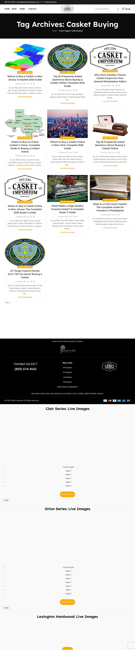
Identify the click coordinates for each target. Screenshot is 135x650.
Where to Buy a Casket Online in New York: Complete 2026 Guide (67, 145)
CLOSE (6, 500)
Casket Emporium (24, 72)
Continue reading (25, 97)
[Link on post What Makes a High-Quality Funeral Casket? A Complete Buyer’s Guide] (67, 188)
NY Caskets (67, 367)
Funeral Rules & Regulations (67, 387)
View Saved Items (37, 394)
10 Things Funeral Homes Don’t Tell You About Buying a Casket (25, 274)
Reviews (58, 394)
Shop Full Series (67, 494)
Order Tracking (90, 394)
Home (54, 31)
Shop (47, 394)
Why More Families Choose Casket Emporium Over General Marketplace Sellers (110, 78)
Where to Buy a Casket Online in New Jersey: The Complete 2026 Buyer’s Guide (25, 209)
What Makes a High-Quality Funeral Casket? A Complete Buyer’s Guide (67, 209)
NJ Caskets (67, 372)
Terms (80, 394)
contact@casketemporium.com (27, 2)
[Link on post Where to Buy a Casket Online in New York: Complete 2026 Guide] (67, 123)
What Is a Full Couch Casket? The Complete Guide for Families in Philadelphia (110, 207)
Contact (100, 394)
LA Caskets (67, 377)
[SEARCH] (118, 9)
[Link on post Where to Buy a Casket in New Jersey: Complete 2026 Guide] (25, 58)
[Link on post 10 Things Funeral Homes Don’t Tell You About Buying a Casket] (25, 252)
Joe (27, 84)
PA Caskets (67, 382)
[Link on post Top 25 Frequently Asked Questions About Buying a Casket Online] (110, 123)
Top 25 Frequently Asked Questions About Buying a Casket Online (110, 145)
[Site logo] (67, 9)
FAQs (52, 394)
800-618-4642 (10, 2)
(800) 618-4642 (26, 369)
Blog (63, 394)
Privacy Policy (71, 394)
